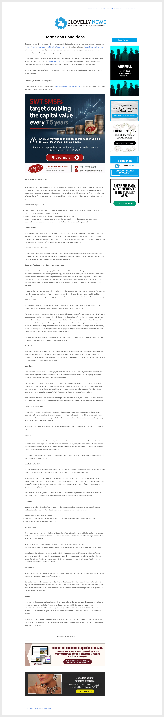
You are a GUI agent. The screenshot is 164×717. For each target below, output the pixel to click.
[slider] (126, 94)
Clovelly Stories (91, 9)
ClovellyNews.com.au (55, 61)
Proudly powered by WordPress (42, 708)
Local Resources (129, 9)
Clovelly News (29, 708)
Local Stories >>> (124, 40)
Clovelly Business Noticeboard (110, 9)
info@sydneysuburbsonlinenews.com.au (69, 86)
